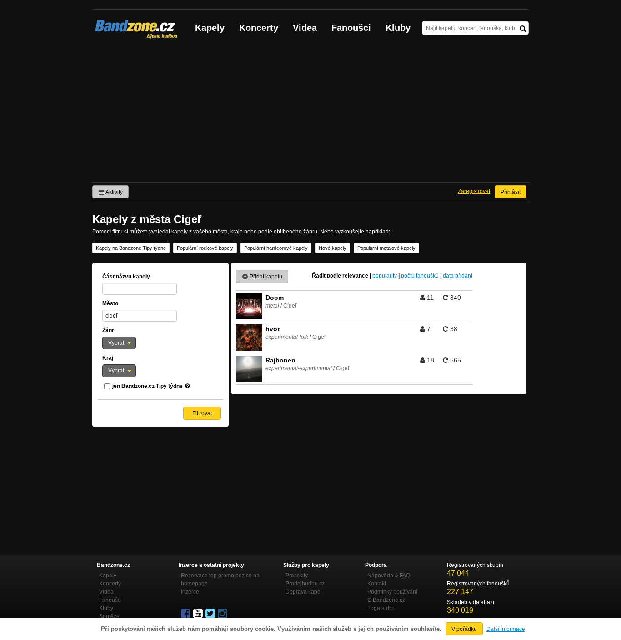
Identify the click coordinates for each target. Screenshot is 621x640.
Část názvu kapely (126, 276)
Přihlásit (511, 192)
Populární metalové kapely (386, 248)
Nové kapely (332, 248)
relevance (355, 276)
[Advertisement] (310, 114)
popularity (384, 276)
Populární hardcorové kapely (276, 248)
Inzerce (190, 592)
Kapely (210, 28)
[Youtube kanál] (198, 614)
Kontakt (376, 583)
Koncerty (258, 28)
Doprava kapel (303, 592)
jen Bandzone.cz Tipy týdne (147, 386)
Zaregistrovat (474, 191)
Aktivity (114, 192)
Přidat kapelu (265, 276)
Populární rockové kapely (205, 248)
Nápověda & (388, 575)
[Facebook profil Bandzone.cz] (186, 614)
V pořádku (464, 629)
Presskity (296, 575)
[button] (119, 343)
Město (110, 303)
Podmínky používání (392, 592)
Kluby (398, 28)
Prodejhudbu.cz (305, 583)
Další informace (505, 629)
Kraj (107, 358)
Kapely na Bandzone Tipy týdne (131, 248)
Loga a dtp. (381, 608)
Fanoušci (351, 28)
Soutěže (109, 616)
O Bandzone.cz (386, 600)
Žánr (108, 330)
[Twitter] (210, 614)
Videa (305, 28)
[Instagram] (223, 614)
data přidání (457, 276)
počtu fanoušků (420, 276)
